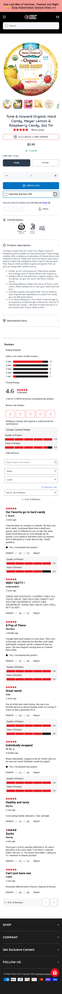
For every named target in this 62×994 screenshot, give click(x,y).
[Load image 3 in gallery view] (28, 104)
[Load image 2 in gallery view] (17, 104)
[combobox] (31, 25)
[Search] (5, 25)
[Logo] (31, 17)
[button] (57, 17)
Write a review (37, 130)
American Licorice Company (46, 974)
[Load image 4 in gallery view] (38, 104)
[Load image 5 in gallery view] (48, 104)
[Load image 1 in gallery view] (7, 104)
